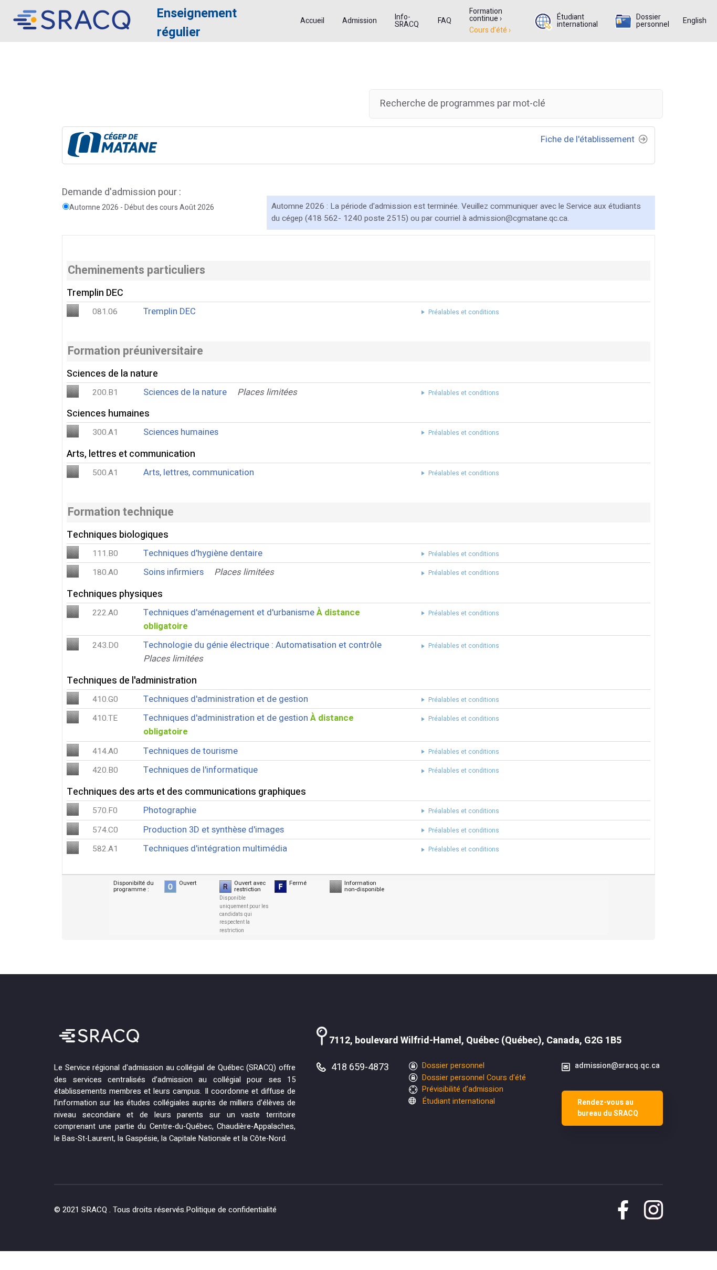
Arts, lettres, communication (198, 472)
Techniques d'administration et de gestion (225, 699)
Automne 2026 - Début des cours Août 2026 (141, 207)
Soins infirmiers (173, 572)
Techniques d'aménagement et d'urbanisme (228, 612)
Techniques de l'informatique (200, 769)
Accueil (312, 21)
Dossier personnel (652, 21)
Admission (359, 21)
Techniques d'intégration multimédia (215, 848)
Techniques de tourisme (190, 750)
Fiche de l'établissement (589, 139)
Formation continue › (485, 15)
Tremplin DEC (169, 311)
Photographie (169, 810)
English (695, 21)
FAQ (444, 21)
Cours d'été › (490, 30)
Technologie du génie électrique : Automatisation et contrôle (262, 645)
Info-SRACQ (407, 21)
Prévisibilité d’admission (461, 1089)
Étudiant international (577, 21)
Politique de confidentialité (231, 1209)
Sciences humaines (180, 432)
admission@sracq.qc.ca (617, 1065)
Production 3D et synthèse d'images (213, 829)
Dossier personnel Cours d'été (473, 1077)
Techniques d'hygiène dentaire (202, 553)
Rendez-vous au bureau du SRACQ (607, 1108)
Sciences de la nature (185, 392)
